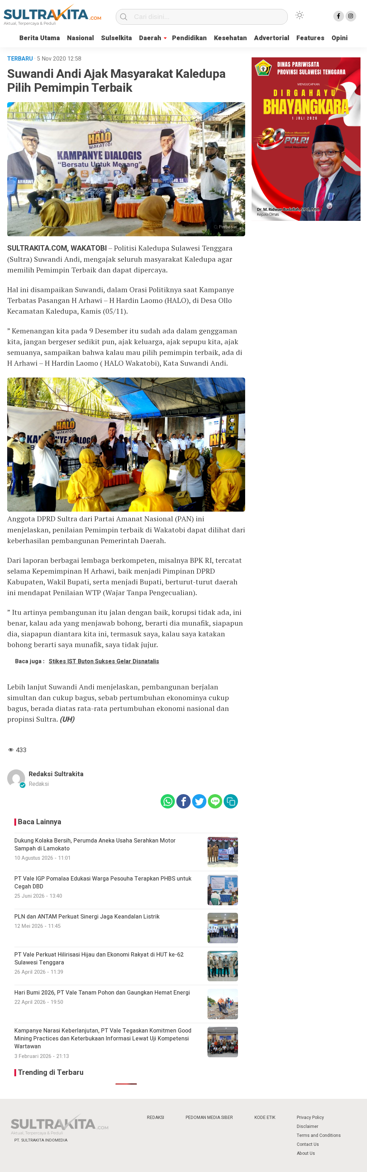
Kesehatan (230, 38)
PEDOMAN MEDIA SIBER (209, 1117)
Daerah (150, 38)
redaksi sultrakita (56, 774)
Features (310, 38)
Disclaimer (307, 1126)
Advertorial (271, 38)
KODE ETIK (264, 1117)
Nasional (80, 38)
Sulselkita (116, 38)
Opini (340, 38)
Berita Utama (39, 38)
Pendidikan (189, 38)
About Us (306, 1153)
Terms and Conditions (319, 1135)
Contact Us (308, 1144)
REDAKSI (155, 1117)
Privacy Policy (310, 1117)
